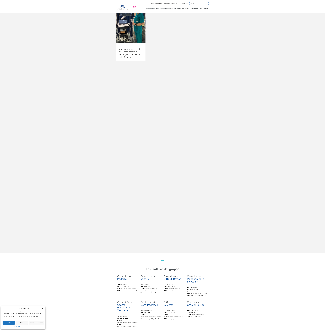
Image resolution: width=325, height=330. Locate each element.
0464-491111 (147, 284)
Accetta (9, 322)
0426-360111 (194, 287)
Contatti (183, 3)
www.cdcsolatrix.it (150, 293)
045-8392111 (124, 316)
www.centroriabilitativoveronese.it (127, 326)
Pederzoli (124, 277)
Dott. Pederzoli (149, 303)
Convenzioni (167, 3)
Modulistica (194, 8)
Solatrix (147, 277)
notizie (129, 45)
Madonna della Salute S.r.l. (195, 279)
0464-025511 (171, 310)
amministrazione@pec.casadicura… (150, 290)
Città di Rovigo (172, 277)
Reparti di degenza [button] (152, 8)
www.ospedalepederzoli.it (129, 290)
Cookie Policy (17, 326)
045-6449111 (124, 284)
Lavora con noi (175, 3)
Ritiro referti (204, 8)
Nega (21, 322)
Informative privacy (26, 326)
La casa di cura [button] (179, 8)
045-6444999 (147, 310)
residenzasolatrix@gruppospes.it (173, 316)
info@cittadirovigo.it (174, 288)
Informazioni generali (156, 3)
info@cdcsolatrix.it (151, 288)
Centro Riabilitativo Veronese (124, 306)
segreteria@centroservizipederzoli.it (151, 316)
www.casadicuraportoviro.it (199, 295)
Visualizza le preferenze (36, 322)
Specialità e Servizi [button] (166, 8)
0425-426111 (171, 284)
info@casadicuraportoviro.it (199, 293)
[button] (43, 308)
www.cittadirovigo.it (174, 290)
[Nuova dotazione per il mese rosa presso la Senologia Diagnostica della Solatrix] (130, 22)
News (187, 8)
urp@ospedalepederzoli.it (130, 288)
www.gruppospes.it (174, 318)
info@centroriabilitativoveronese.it (127, 322)
